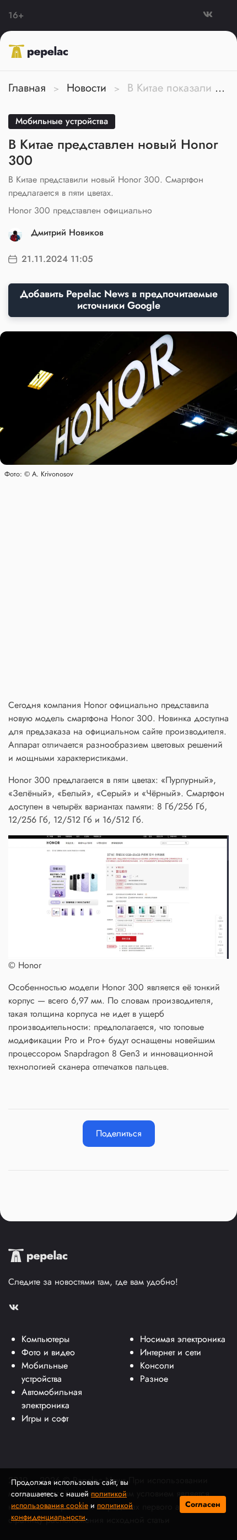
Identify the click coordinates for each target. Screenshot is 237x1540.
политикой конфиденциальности (72, 1511)
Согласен (202, 1504)
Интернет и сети (170, 1352)
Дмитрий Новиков (67, 232)
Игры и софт (44, 1418)
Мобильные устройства (61, 121)
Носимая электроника (182, 1339)
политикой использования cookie (69, 1499)
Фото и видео (48, 1352)
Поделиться (119, 1133)
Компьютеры (45, 1339)
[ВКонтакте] (215, 15)
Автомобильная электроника (51, 1399)
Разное (154, 1378)
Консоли (157, 1365)
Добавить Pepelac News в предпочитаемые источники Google (119, 300)
